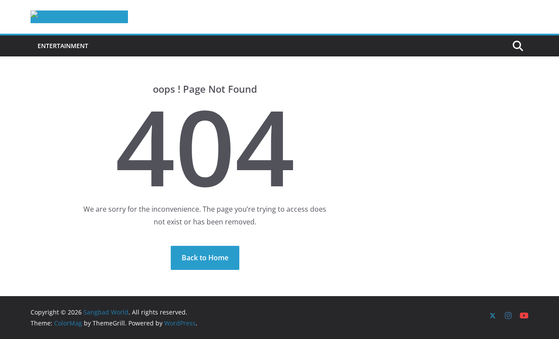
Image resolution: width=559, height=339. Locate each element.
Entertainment (63, 46)
